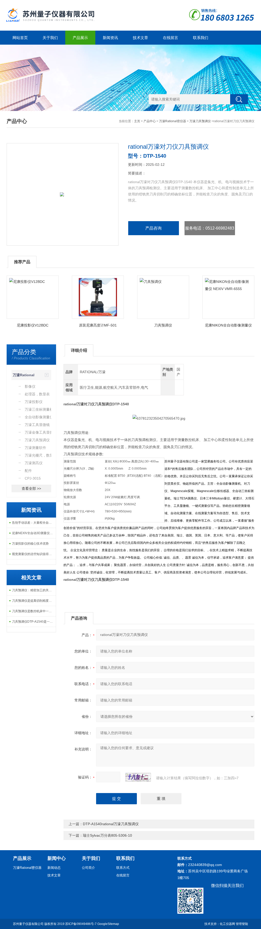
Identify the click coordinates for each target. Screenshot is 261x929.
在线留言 (170, 37)
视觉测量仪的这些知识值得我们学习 (34, 554)
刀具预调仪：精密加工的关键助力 (34, 590)
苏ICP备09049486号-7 (81, 924)
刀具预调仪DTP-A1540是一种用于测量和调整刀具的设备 (34, 621)
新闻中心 (56, 858)
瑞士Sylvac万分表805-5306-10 (107, 835)
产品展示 (80, 37)
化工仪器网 (227, 924)
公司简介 (88, 868)
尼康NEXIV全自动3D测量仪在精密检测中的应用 (34, 533)
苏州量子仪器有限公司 (28, 924)
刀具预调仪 (163, 325)
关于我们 (50, 37)
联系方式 (122, 868)
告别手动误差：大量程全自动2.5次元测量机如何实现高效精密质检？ (34, 522)
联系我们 (200, 37)
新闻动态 (54, 868)
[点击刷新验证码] (138, 777)
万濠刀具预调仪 (200, 121)
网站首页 (20, 37)
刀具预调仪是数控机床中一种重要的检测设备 (34, 611)
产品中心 (149, 121)
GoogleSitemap (108, 924)
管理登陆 (242, 924)
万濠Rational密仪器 (172, 121)
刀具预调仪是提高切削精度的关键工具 (34, 600)
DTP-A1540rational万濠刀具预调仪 (111, 824)
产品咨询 (153, 228)
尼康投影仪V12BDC (32, 325)
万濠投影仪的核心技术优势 (30, 543)
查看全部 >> (31, 488)
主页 (137, 121)
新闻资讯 (110, 37)
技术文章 (140, 37)
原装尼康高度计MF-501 (98, 325)
